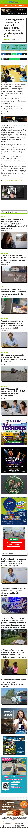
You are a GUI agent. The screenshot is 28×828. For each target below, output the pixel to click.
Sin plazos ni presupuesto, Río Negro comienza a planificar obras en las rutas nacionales (13, 358)
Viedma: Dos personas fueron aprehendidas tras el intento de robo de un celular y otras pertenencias (13, 653)
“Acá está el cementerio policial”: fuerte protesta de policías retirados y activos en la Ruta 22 (13, 258)
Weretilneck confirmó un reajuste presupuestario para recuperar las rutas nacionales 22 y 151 (12, 324)
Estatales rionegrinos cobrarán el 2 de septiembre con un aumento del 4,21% (13, 291)
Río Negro (7, 39)
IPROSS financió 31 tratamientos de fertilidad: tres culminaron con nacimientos (13, 392)
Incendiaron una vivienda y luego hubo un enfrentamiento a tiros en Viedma (13, 683)
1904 (12, 181)
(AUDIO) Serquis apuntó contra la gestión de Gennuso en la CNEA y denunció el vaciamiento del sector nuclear (14, 223)
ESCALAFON (18, 181)
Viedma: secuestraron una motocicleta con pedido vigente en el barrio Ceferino (13, 592)
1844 (8, 181)
